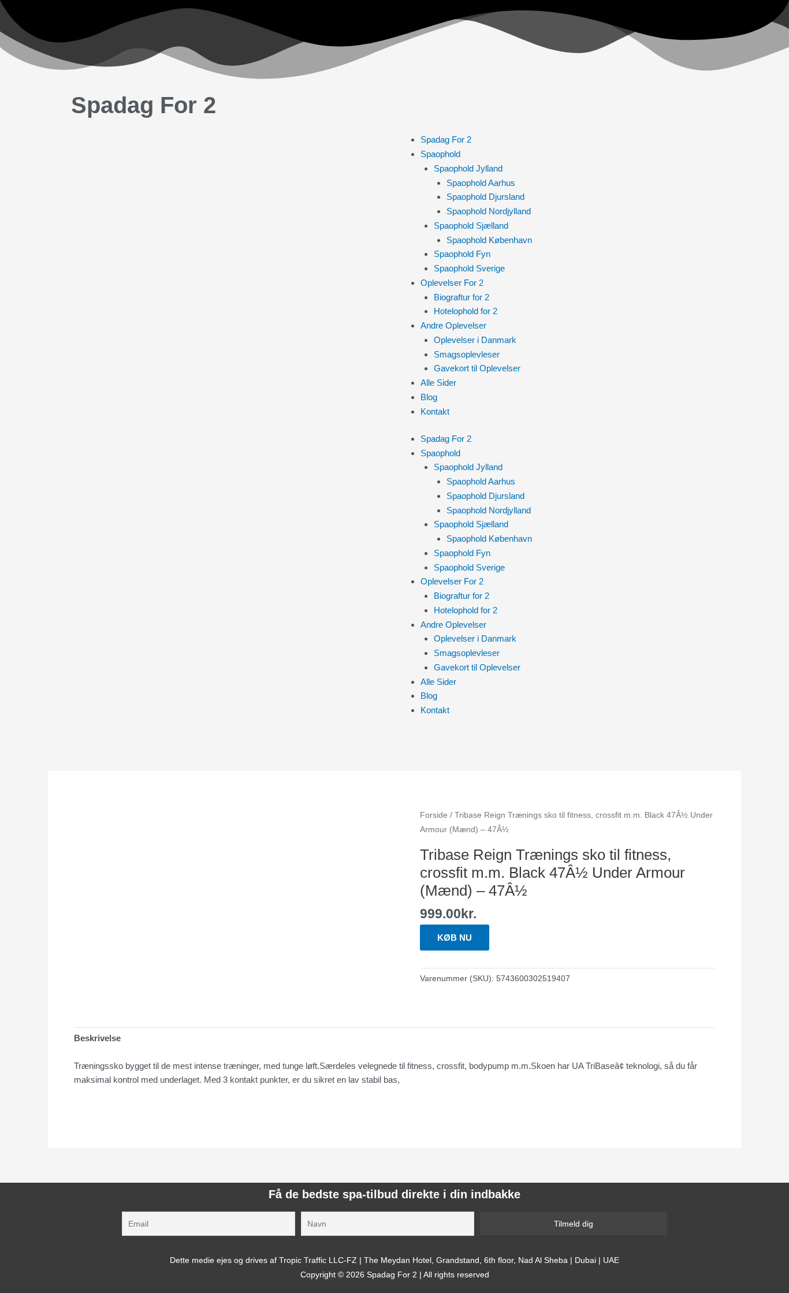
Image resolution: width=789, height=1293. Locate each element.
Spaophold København (489, 240)
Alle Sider (438, 382)
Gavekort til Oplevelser (477, 368)
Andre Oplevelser (453, 325)
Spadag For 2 (143, 105)
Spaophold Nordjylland (488, 211)
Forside (434, 815)
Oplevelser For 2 (451, 283)
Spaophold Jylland (468, 168)
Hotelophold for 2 (465, 311)
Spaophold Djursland (485, 197)
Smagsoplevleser (467, 354)
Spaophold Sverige (469, 268)
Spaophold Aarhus (480, 183)
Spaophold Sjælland (471, 225)
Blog (428, 397)
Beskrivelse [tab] (97, 1038)
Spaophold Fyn (462, 254)
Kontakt (434, 411)
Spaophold (440, 154)
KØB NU (454, 937)
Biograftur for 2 (461, 297)
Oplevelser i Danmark (475, 340)
